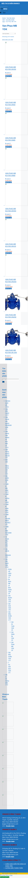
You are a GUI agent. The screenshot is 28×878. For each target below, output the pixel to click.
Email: (4, 824)
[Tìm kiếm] (3, 382)
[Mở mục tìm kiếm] (4, 13)
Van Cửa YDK (9, 606)
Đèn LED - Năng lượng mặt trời (7, 466)
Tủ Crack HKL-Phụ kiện (7, 541)
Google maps (10, 826)
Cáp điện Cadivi (7, 411)
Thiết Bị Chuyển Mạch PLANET (8, 518)
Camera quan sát (7, 403)
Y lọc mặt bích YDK (9, 666)
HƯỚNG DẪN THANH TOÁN (14, 868)
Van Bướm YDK (10, 597)
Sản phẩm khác (7, 478)
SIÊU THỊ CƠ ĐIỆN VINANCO (10, 3)
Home (4, 18)
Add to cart (8, 76)
